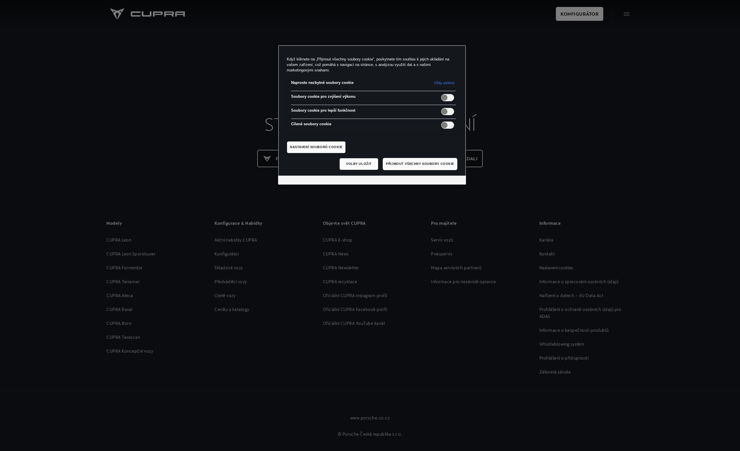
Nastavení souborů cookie (316, 147)
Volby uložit (359, 163)
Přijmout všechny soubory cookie (420, 163)
